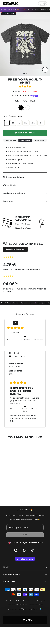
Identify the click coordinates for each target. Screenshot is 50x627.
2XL (33, 123)
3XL (41, 123)
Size (12, 116)
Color (24, 101)
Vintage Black (21, 107)
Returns (9, 201)
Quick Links (9, 581)
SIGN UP (25, 535)
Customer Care (11, 574)
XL (25, 123)
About (6, 567)
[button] (25, 86)
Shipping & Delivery (14, 177)
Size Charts (10, 185)
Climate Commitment (15, 193)
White (27, 107)
